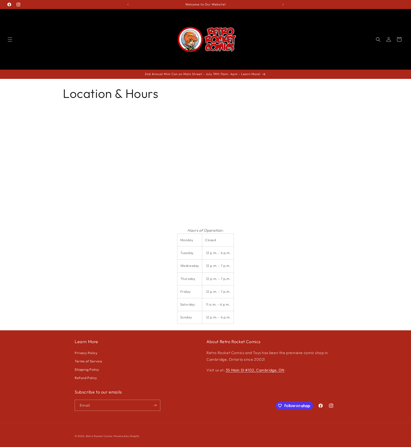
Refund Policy (86, 378)
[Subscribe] (155, 405)
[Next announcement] (283, 4)
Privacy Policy (86, 353)
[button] (10, 39)
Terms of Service (88, 361)
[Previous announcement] (128, 4)
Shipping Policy (87, 369)
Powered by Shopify (127, 436)
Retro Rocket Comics (99, 436)
